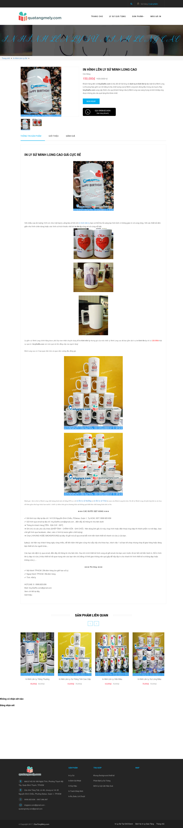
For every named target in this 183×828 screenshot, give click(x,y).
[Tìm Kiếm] (131, 3)
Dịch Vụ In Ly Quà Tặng (144, 824)
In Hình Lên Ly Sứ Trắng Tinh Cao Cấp (75, 679)
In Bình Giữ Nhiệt (74, 781)
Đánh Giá (70, 136)
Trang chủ (97, 16)
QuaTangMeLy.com (41, 824)
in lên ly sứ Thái (100, 501)
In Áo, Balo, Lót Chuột (76, 796)
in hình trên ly (84, 223)
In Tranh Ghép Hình (75, 791)
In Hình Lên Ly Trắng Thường (37, 679)
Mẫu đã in (156, 16)
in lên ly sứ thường (84, 501)
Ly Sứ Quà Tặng (117, 16)
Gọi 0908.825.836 (103, 111)
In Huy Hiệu (72, 786)
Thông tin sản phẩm (31, 136)
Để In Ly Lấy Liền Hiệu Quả (103, 786)
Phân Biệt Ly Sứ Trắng (101, 781)
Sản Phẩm (137, 16)
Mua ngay (91, 101)
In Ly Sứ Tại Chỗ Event (124, 824)
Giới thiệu (54, 136)
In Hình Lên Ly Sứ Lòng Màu (149, 679)
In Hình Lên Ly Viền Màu (112, 679)
